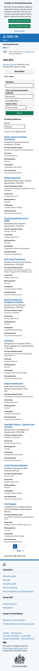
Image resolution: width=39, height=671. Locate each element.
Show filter (20, 71)
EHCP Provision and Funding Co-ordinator (13, 300)
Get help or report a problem (14, 620)
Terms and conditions (11, 636)
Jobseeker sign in (9, 576)
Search (19, 113)
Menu (5, 48)
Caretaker (8, 340)
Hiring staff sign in (10, 604)
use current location (12, 100)
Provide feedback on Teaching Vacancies (18, 624)
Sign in (5, 40)
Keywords (9, 82)
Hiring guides (8, 607)
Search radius (11, 104)
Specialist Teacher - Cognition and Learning (19, 425)
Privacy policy (16, 633)
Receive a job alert (10, 64)
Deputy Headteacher (13, 383)
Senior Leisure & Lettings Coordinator (15, 138)
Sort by (7, 123)
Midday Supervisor (12, 178)
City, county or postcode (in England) (17, 91)
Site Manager (10, 504)
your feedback (27, 52)
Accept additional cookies (19, 21)
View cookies (19, 31)
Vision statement (27, 638)
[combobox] (19, 96)
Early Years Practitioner (14, 259)
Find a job (6, 580)
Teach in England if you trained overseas (18, 591)
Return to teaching (10, 587)
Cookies (6, 633)
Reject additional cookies (19, 26)
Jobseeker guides (9, 584)
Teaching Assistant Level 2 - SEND (16, 219)
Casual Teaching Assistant (15, 465)
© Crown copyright (19, 666)
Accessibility (26, 636)
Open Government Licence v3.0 (15, 648)
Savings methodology (11, 638)
